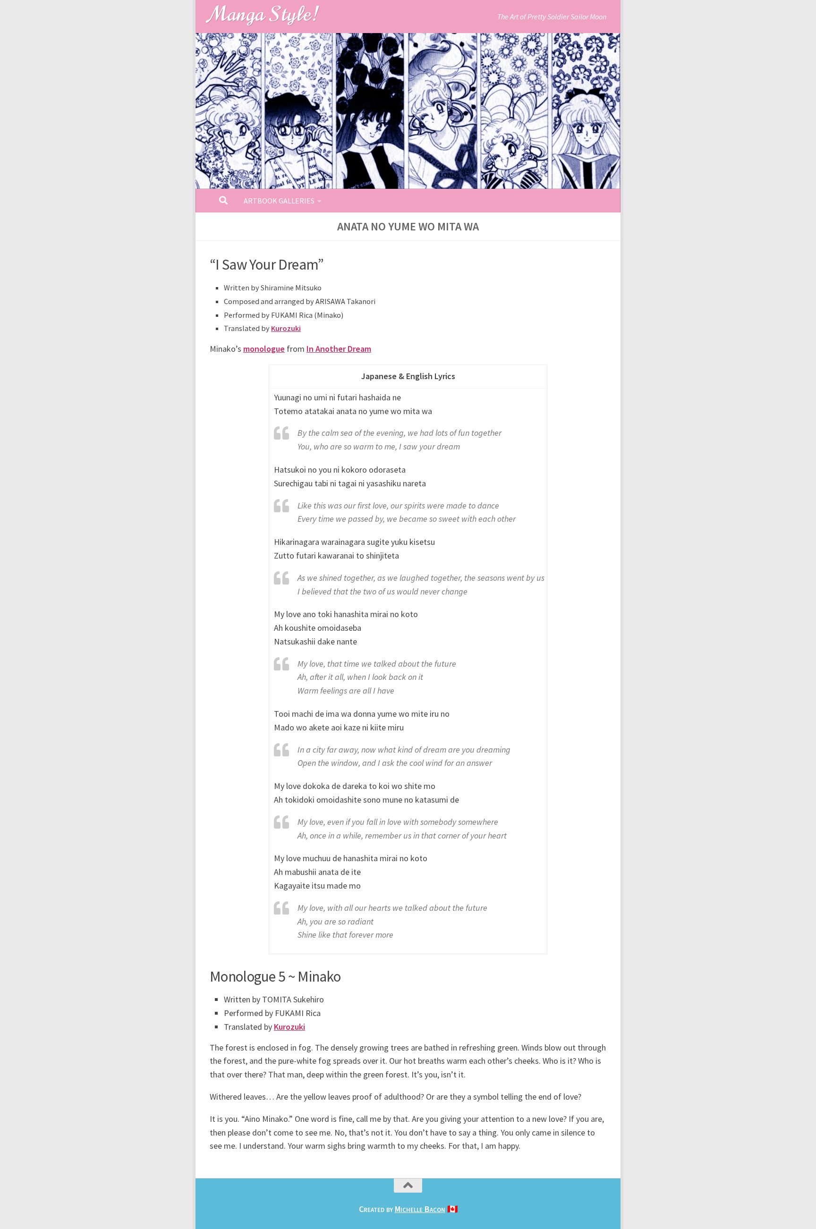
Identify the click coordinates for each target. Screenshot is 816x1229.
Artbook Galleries (279, 200)
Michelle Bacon (420, 1209)
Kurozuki (286, 328)
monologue (264, 348)
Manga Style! (264, 14)
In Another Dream (338, 348)
